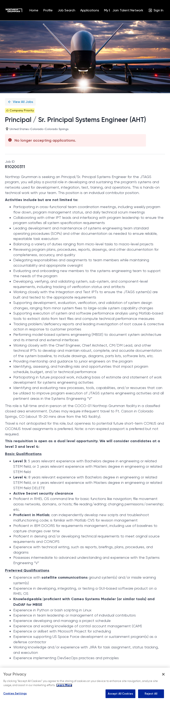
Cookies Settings (15, 693)
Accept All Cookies (120, 693)
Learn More (64, 685)
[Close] (163, 674)
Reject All (151, 693)
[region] (85, 684)
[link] (14, 10)
